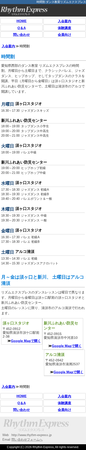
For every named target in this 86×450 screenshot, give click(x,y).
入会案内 (64, 21)
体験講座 (64, 28)
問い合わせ (21, 34)
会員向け (64, 34)
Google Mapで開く (26, 341)
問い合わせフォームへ (27, 439)
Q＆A (21, 28)
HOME (21, 21)
